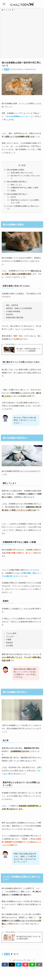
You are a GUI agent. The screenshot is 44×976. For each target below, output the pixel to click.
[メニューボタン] (4, 4)
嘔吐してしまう (16, 185)
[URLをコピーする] (39, 965)
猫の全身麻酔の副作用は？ (17, 182)
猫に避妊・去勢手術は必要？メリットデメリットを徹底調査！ (28, 350)
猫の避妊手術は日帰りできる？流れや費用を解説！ (28, 938)
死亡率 (13, 197)
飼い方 (16, 954)
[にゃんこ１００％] (22, 4)
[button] (5, 965)
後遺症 (13, 190)
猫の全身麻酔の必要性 (15, 170)
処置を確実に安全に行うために (22, 173)
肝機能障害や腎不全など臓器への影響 (24, 188)
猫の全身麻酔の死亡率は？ (17, 194)
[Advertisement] (22, 34)
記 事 (7, 69)
